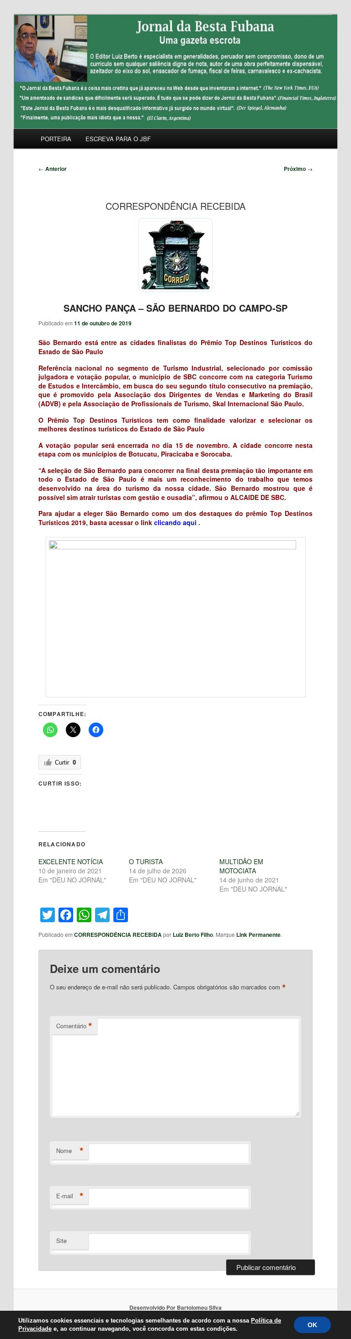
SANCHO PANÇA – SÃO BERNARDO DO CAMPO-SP (175, 307)
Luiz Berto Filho (193, 934)
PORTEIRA (56, 138)
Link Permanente (258, 934)
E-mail (70, 1196)
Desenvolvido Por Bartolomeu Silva (175, 1307)
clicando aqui (175, 522)
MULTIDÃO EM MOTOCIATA (241, 866)
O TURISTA (146, 861)
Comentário (74, 1026)
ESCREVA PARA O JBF (118, 138)
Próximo (298, 169)
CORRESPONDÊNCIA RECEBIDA (118, 934)
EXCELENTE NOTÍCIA (70, 861)
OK (312, 1324)
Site (61, 1240)
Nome (70, 1150)
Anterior (52, 169)
